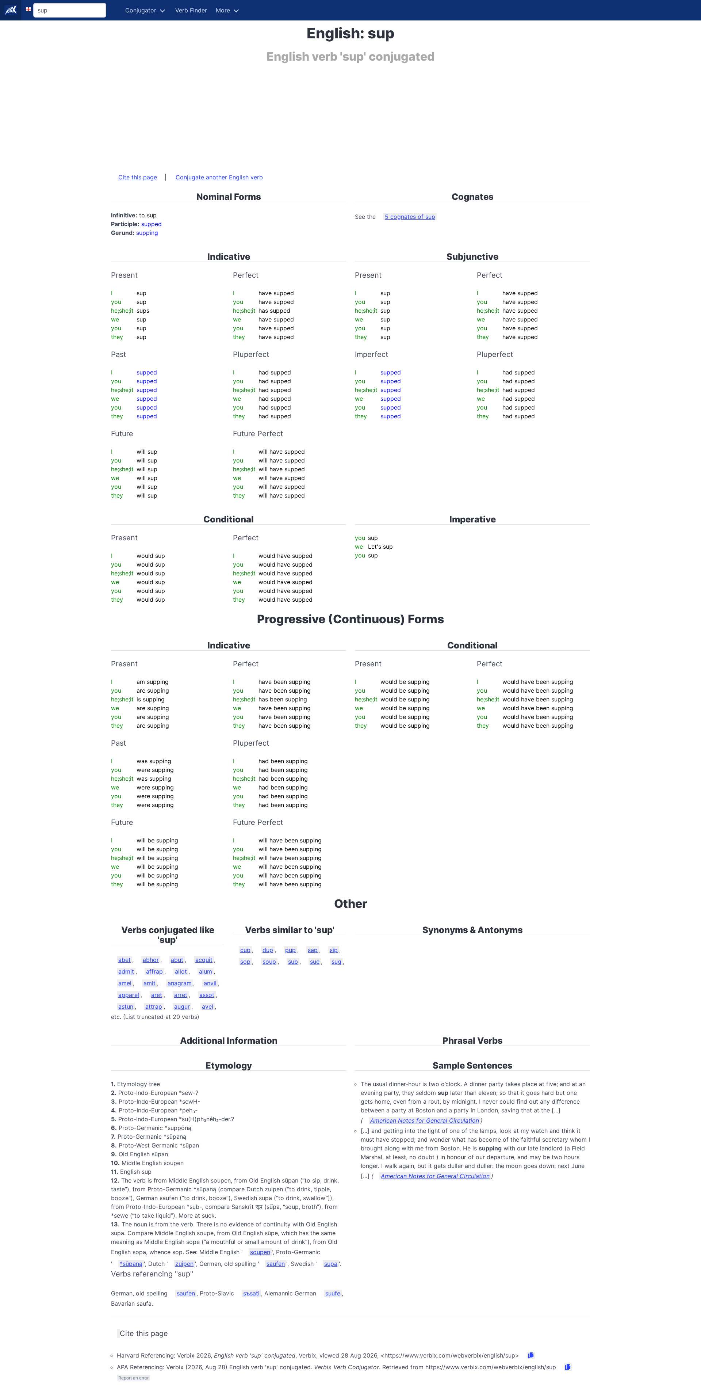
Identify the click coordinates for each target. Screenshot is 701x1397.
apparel (128, 994)
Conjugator (140, 10)
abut (177, 959)
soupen (260, 1252)
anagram (180, 983)
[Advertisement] (330, 114)
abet (124, 959)
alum (205, 971)
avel (207, 1006)
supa (330, 1263)
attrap (153, 1006)
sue (314, 961)
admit (126, 971)
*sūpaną (131, 1263)
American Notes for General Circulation (424, 1120)
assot (206, 994)
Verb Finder (191, 10)
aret (156, 994)
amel (124, 983)
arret (180, 994)
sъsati (251, 1293)
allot (181, 971)
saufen (276, 1263)
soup (269, 961)
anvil (210, 983)
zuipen (184, 1263)
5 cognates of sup (410, 216)
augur (182, 1006)
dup (268, 949)
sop (245, 961)
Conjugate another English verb (219, 177)
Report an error (133, 1378)
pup (290, 949)
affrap (154, 971)
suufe (332, 1293)
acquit (203, 959)
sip (334, 949)
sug (336, 961)
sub (293, 961)
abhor (151, 959)
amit (149, 983)
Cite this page (137, 177)
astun (125, 1006)
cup (245, 949)
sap (313, 949)
